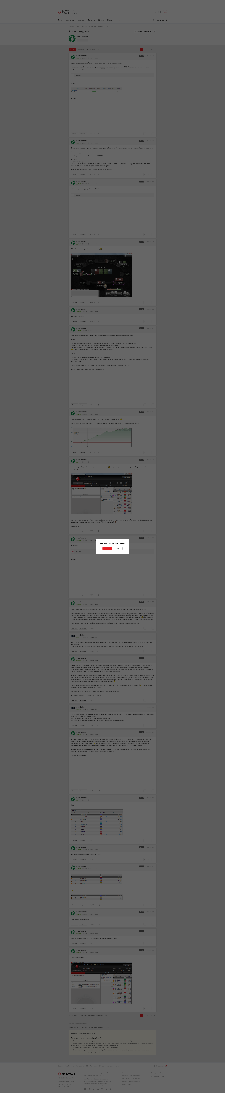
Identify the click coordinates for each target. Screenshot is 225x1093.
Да (107, 548)
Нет (117, 548)
